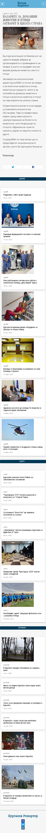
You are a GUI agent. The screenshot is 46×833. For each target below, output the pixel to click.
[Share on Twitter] (13, 167)
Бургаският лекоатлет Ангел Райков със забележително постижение (18, 478)
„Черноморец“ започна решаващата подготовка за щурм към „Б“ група (23, 531)
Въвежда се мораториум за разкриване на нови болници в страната (21, 369)
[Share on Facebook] (33, 167)
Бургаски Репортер (23, 816)
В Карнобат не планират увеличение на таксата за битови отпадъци (22, 796)
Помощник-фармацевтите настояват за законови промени (21, 235)
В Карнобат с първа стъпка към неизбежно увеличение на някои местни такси (19, 721)
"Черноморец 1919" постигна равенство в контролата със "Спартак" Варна (19, 495)
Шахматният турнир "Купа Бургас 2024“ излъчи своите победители (21, 572)
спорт (5, 474)
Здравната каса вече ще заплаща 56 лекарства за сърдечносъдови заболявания (22, 409)
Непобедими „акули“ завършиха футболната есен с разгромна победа (22, 614)
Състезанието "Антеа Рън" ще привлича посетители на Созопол (18, 513)
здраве (5, 192)
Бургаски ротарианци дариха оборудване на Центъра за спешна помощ (20, 328)
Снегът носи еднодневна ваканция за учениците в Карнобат (22, 704)
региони (6, 665)
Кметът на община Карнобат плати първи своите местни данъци (22, 686)
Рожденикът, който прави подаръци (17, 194)
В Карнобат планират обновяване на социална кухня (21, 669)
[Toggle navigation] (2, 4)
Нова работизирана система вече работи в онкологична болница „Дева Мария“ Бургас (20, 281)
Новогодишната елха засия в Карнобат (18, 756)
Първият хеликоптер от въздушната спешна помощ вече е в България (22, 448)
